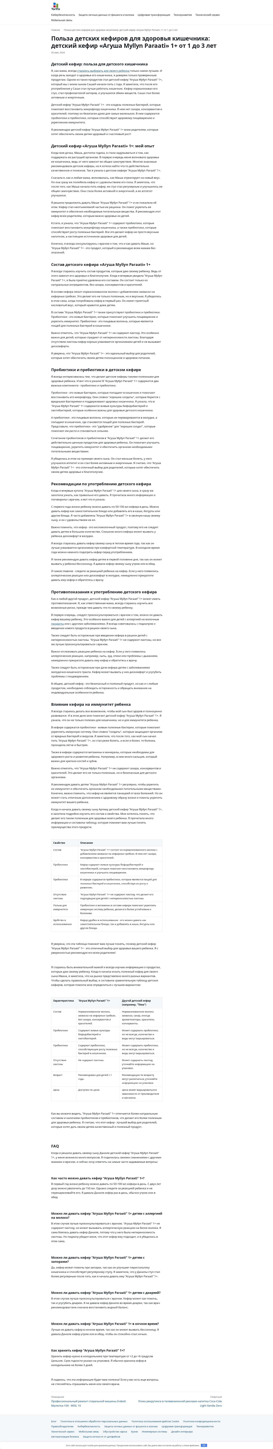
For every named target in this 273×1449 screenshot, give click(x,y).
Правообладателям (62, 1426)
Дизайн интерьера (182, 1431)
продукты (57, 623)
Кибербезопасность (63, 15)
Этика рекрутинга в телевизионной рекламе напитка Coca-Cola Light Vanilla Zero (180, 1401)
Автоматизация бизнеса (65, 1436)
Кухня (134, 1431)
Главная (55, 29)
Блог (53, 1421)
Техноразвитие (183, 15)
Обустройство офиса (115, 1431)
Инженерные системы (154, 1431)
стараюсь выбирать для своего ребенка (103, 71)
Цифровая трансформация (154, 15)
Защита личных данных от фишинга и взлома (106, 15)
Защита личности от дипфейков (101, 1436)
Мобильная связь (61, 20)
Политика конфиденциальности (201, 1421)
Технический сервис (207, 15)
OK (204, 1445)
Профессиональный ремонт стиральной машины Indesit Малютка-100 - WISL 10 (88, 1401)
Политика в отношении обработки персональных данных (94, 1421)
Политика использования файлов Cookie (155, 1421)
